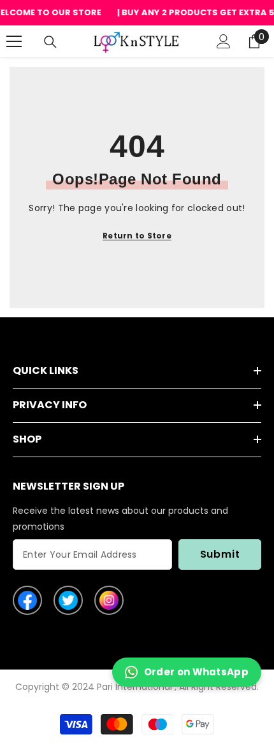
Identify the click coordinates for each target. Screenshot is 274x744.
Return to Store (137, 235)
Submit (220, 554)
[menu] (14, 41)
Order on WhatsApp (196, 672)
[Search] (50, 42)
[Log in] (224, 41)
